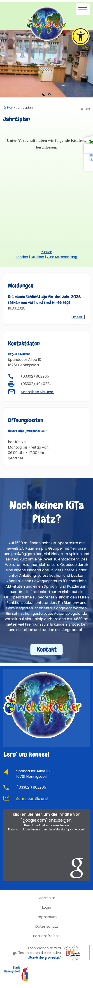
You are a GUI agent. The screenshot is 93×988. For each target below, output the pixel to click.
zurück (46, 252)
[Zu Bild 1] (43, 94)
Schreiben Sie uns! (37, 392)
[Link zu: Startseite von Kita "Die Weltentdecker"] (46, 24)
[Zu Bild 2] (49, 94)
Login (46, 907)
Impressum (47, 916)
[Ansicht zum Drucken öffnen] (88, 109)
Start (10, 107)
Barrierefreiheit (46, 935)
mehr (78, 317)
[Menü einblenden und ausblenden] (83, 9)
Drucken (37, 257)
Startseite (46, 898)
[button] (6, 63)
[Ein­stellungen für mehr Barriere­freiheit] (81, 36)
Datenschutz (46, 926)
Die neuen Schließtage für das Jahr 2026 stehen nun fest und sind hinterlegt (44, 299)
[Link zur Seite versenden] (81, 109)
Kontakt (47, 649)
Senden (22, 257)
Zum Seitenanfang (62, 257)
